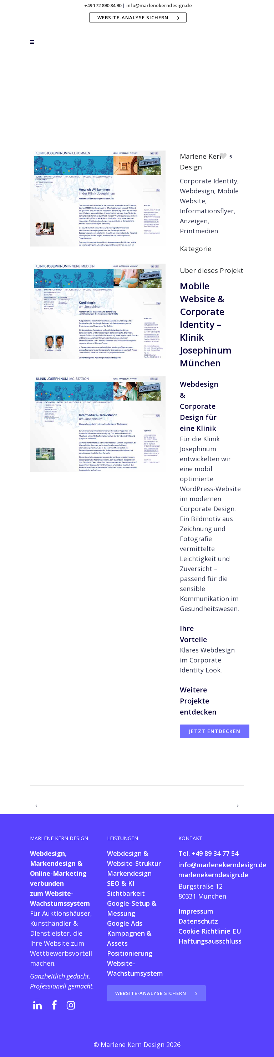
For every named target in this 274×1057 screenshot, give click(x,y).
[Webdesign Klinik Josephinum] (98, 259)
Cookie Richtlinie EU (209, 931)
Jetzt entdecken (214, 731)
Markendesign (129, 873)
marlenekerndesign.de (213, 874)
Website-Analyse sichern (132, 17)
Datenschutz (198, 921)
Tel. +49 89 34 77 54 (208, 853)
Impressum (195, 911)
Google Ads (124, 923)
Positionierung (129, 953)
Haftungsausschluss (210, 941)
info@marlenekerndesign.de (159, 5)
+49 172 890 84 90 (102, 5)
